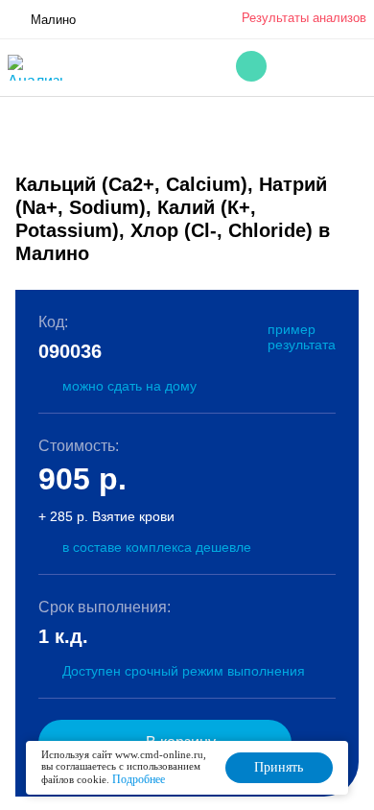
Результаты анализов (304, 18)
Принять (278, 767)
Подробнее (138, 779)
